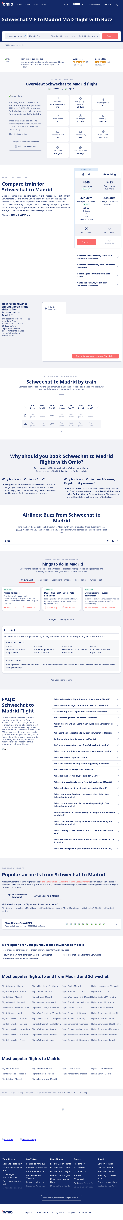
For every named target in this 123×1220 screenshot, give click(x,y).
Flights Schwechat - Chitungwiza (46, 1018)
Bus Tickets (31, 1159)
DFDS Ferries (80, 1171)
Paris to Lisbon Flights (60, 1163)
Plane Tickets (56, 1159)
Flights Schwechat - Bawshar (15, 1018)
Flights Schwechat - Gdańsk (14, 1024)
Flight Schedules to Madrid (49, 1092)
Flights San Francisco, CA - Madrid (47, 1013)
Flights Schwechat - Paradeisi (45, 1034)
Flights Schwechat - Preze (13, 1040)
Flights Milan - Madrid (12, 997)
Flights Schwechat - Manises (104, 1034)
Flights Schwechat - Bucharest (75, 1029)
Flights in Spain (26, 1092)
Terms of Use (42, 1212)
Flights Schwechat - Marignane (105, 1029)
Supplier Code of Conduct (79, 1212)
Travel (101, 1159)
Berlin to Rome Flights (60, 1171)
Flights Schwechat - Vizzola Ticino (106, 1013)
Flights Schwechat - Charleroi (75, 1024)
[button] (57, 36)
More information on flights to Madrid (20, 958)
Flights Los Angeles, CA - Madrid (105, 986)
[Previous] (25, 407)
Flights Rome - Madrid (101, 991)
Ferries (43, 4)
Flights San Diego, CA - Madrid (45, 1007)
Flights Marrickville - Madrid (14, 1002)
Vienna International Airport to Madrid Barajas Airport (65, 881)
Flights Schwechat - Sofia (102, 1018)
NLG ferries (79, 1167)
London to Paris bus (35, 1163)
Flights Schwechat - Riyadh (44, 1029)
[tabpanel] (82, 337)
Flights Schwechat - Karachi (103, 1040)
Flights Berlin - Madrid (42, 991)
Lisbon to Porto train (12, 1163)
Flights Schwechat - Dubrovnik (75, 1040)
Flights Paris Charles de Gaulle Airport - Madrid (23, 1007)
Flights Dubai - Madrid (42, 997)
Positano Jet (79, 1163)
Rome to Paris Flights (60, 1175)
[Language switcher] (78, 4)
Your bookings (94, 4)
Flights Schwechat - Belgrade (75, 1013)
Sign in (118, 4)
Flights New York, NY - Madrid (45, 986)
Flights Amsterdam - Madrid (44, 1002)
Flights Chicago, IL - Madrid (14, 991)
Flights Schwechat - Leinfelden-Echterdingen (52, 1024)
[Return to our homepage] (9, 4)
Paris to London (105, 1167)
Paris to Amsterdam (35, 1171)
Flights (35, 4)
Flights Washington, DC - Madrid (76, 997)
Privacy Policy (58, 1212)
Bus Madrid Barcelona (36, 1167)
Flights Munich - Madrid (102, 1007)
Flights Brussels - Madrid (13, 1013)
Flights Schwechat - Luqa (43, 1040)
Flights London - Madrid (13, 986)
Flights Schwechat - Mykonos (15, 1034)
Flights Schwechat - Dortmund (75, 1034)
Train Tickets (9, 1159)
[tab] (54, 308)
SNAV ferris (79, 1179)
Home (4, 1092)
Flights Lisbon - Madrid (72, 1007)
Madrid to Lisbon (106, 1171)
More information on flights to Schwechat (81, 954)
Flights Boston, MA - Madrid (103, 997)
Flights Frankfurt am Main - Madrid (77, 1002)
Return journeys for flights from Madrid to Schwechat (27, 954)
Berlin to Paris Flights (60, 1167)
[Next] (98, 407)
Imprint (28, 1212)
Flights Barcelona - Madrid (73, 991)
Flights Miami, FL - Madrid (102, 1002)
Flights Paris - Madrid (71, 986)
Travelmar (78, 1175)
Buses (27, 4)
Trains (19, 4)
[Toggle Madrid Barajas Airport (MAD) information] (116, 924)
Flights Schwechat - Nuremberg (16, 1029)
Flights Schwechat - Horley (73, 1018)
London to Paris (105, 1163)
